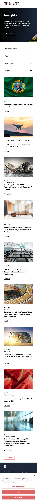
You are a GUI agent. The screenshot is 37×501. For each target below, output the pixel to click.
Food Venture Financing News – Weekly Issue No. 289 (18, 400)
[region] (18, 487)
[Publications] (18, 167)
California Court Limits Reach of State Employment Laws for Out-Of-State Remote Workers (18, 314)
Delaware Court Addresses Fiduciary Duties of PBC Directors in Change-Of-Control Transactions (18, 356)
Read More (10, 33)
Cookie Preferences (18, 486)
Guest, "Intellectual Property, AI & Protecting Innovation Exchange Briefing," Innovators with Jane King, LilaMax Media (17, 442)
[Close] (35, 476)
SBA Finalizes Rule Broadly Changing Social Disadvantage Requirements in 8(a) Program (17, 230)
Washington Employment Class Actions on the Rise (18, 106)
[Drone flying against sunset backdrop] (18, 127)
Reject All (18, 492)
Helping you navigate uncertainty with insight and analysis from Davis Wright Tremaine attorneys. (17, 24)
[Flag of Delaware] (18, 336)
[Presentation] (18, 421)
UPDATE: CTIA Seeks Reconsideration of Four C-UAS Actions (18, 146)
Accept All (18, 497)
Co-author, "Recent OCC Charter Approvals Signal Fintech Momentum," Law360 (18, 187)
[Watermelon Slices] (18, 379)
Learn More (12, 483)
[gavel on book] (18, 209)
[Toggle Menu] (32, 4)
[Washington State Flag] (18, 87)
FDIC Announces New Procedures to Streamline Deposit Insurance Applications (17, 272)
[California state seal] (18, 294)
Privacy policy (22, 472)
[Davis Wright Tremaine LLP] (11, 4)
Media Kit (6, 472)
